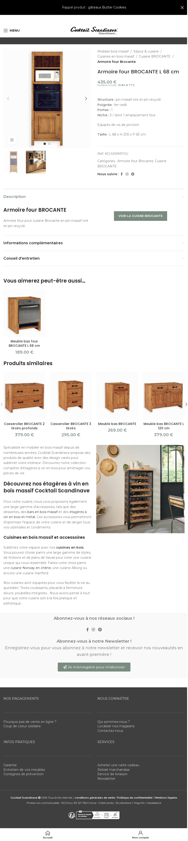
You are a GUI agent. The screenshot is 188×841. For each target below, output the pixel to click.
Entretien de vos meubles (24, 770)
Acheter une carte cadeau (118, 765)
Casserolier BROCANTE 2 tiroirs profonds (24, 426)
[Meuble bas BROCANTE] (117, 396)
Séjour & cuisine (146, 51)
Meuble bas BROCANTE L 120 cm (164, 426)
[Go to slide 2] (49, 144)
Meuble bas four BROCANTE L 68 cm (24, 343)
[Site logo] (94, 30)
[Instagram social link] (127, 174)
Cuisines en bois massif (115, 56)
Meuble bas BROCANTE (117, 424)
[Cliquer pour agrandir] (12, 140)
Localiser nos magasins (115, 726)
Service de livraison (112, 774)
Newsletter (106, 779)
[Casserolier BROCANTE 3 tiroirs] (71, 396)
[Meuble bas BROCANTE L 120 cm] (164, 396)
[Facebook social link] (121, 174)
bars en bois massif (42, 512)
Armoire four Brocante (116, 62)
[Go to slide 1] (45, 144)
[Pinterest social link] (133, 174)
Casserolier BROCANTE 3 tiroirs (70, 426)
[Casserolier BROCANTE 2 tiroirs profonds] (24, 396)
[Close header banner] (182, 7)
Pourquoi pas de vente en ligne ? (29, 722)
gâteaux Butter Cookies (107, 7)
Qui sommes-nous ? (113, 722)
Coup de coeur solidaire (22, 726)
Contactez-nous (110, 731)
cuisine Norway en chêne (31, 568)
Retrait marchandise (113, 770)
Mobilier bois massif (113, 51)
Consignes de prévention (23, 774)
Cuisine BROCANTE (155, 56)
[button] (8, 98)
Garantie (10, 765)
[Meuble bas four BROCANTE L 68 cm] (24, 313)
